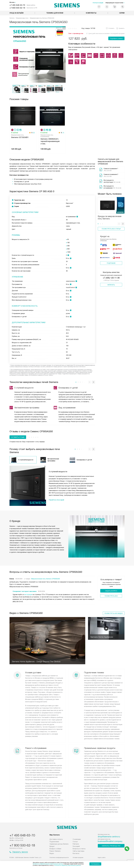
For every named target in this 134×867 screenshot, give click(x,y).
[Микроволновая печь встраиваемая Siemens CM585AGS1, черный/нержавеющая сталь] (52, 116)
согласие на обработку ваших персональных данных (48, 864)
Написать (111, 285)
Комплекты (91, 13)
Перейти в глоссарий (56, 500)
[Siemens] (67, 5)
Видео (52, 853)
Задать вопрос (111, 591)
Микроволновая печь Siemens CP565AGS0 (45, 579)
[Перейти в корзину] (115, 7)
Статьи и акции (98, 2)
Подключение (54, 841)
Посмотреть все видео (113, 613)
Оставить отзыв (17, 437)
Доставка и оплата (56, 839)
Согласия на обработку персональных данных (67, 865)
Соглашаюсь (95, 864)
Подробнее (111, 263)
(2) (34, 132)
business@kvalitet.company (110, 841)
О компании (77, 839)
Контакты (76, 853)
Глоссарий (76, 846)
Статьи (75, 841)
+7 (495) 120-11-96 (111, 278)
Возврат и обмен (55, 848)
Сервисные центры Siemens (59, 844)
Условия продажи (78, 857)
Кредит (52, 846)
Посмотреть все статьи (111, 229)
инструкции (28, 594)
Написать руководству (111, 846)
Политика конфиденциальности (59, 857)
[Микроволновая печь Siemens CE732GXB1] (22, 116)
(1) (63, 132)
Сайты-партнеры (78, 851)
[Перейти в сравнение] (107, 7)
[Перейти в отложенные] (99, 7)
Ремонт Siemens (55, 851)
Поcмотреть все (111, 596)
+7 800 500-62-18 (17, 8)
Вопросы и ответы (79, 848)
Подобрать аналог (116, 38)
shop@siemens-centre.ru (109, 837)
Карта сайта (101, 857)
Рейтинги (76, 844)
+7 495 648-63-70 (17, 5)
